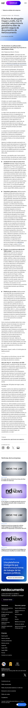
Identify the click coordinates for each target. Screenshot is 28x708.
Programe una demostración (13, 3)
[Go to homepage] (2, 3)
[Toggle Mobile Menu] (25, 3)
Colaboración (5, 439)
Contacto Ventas (7, 599)
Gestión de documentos (17, 439)
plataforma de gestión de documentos (16, 63)
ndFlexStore (20, 242)
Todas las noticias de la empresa (11, 10)
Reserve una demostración (15, 577)
